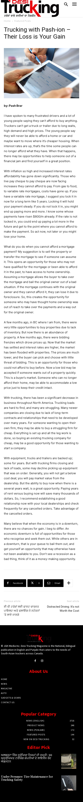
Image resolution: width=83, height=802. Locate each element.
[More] (69, 583)
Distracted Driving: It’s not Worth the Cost (63, 608)
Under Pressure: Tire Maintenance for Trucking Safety (27, 778)
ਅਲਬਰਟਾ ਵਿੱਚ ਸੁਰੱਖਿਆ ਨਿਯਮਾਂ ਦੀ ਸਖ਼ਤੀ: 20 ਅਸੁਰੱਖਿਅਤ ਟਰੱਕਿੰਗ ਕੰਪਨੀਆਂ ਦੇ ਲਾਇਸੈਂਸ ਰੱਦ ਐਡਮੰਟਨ (26, 758)
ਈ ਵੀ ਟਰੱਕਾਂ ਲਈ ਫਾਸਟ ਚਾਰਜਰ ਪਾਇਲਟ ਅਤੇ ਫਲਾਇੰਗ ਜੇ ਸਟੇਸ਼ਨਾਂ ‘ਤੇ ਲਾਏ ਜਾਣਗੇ (22, 611)
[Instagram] (42, 660)
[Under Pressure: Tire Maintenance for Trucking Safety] (68, 782)
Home (7, 21)
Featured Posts (22, 21)
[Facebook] (35, 660)
